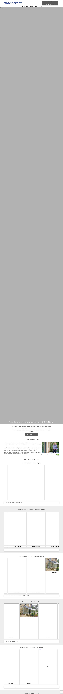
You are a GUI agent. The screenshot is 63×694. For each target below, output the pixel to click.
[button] (26, 6)
